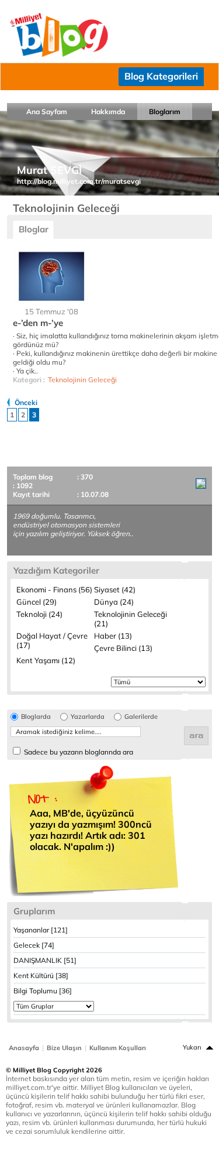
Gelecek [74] (33, 945)
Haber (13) (113, 635)
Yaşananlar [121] (40, 929)
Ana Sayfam (46, 111)
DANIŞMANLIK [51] (45, 960)
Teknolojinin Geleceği (82, 379)
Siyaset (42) (114, 589)
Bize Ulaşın (64, 1048)
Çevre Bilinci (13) (123, 648)
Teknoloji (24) (39, 614)
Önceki (26, 402)
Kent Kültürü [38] (40, 975)
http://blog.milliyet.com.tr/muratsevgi (79, 181)
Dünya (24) (114, 601)
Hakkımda (108, 111)
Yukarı (192, 1047)
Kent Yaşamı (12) (45, 660)
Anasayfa (24, 1048)
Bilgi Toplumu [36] (42, 990)
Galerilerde (141, 717)
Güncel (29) (36, 601)
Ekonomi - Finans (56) (54, 589)
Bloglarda (36, 717)
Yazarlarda (88, 717)
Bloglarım (164, 111)
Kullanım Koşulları (117, 1048)
